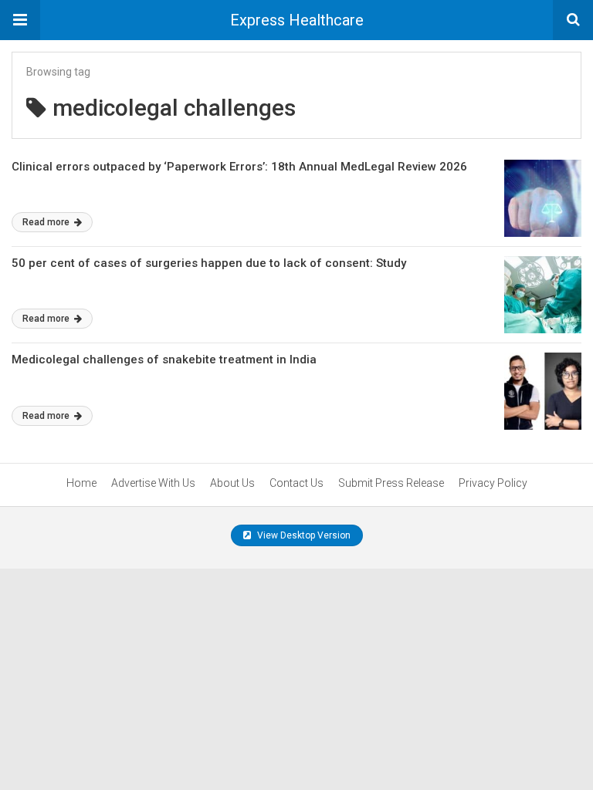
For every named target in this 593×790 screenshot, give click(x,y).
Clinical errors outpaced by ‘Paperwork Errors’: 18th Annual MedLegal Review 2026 (239, 167)
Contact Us (296, 483)
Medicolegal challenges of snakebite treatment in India (164, 359)
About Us (232, 483)
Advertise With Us (153, 483)
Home (81, 483)
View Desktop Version (303, 535)
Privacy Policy (493, 483)
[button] (20, 20)
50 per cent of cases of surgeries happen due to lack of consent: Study (209, 263)
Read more (47, 222)
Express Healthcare (297, 20)
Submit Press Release (391, 483)
